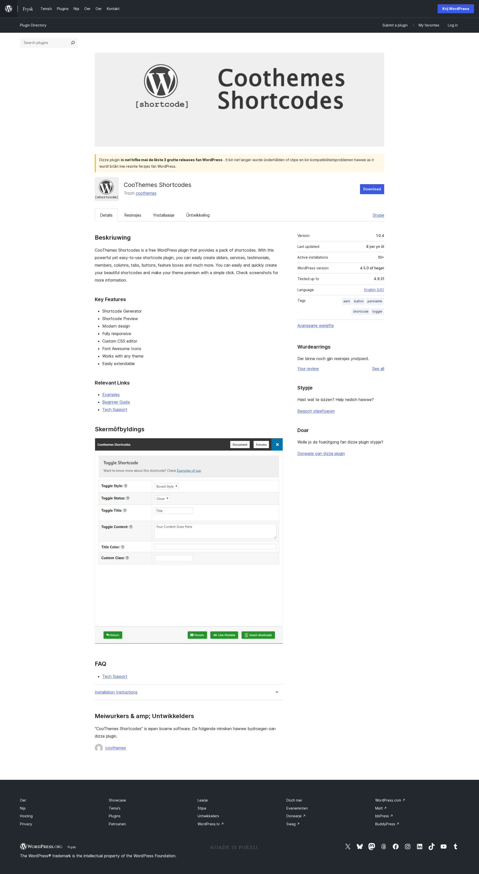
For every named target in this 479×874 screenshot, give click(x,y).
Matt (381, 808)
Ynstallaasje (163, 215)
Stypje (378, 215)
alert (346, 301)
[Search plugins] (73, 43)
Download (372, 189)
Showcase (117, 800)
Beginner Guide (116, 402)
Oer (23, 800)
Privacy (26, 824)
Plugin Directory (33, 25)
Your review (308, 368)
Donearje (296, 816)
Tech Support (114, 409)
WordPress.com (390, 800)
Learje (203, 800)
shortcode (360, 311)
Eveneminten (297, 808)
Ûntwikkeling (198, 215)
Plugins (114, 816)
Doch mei (294, 800)
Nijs (23, 808)
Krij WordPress (455, 8)
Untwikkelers (208, 816)
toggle (377, 311)
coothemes (146, 193)
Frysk (72, 847)
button (358, 301)
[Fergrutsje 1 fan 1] (276, 444)
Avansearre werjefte (315, 325)
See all (378, 368)
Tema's (114, 808)
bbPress (384, 816)
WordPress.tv (211, 824)
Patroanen (117, 824)
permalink (374, 301)
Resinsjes (132, 215)
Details (106, 215)
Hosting (26, 816)
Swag (293, 824)
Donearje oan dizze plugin (321, 453)
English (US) (374, 290)
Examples (111, 394)
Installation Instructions (116, 692)
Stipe (202, 808)
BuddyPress (387, 824)
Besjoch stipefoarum (316, 411)
